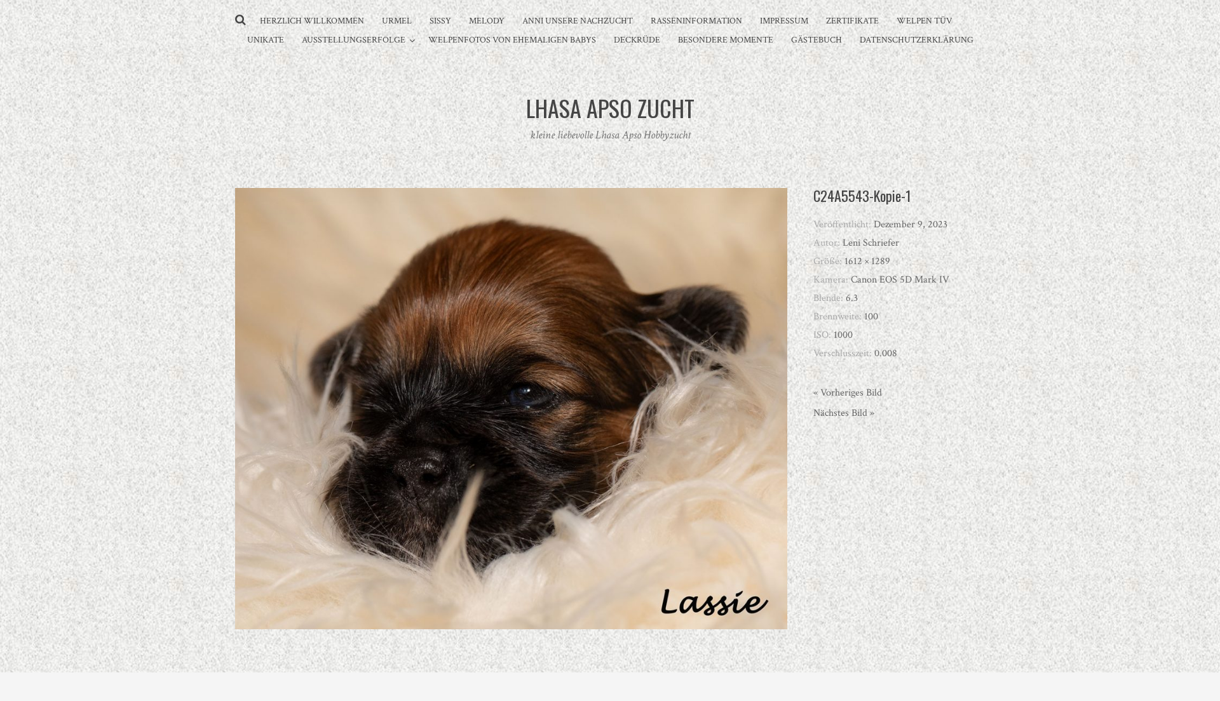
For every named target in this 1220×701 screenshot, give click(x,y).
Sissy (440, 21)
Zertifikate (852, 21)
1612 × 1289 (867, 261)
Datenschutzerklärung (916, 40)
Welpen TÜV (924, 21)
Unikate (265, 40)
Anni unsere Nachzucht (577, 21)
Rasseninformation (696, 21)
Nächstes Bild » (843, 413)
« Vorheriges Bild (847, 392)
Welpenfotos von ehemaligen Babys (512, 40)
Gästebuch (816, 40)
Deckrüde (637, 40)
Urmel (397, 21)
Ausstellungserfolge (353, 40)
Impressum (784, 21)
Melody (487, 21)
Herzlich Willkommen (312, 21)
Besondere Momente (725, 40)
